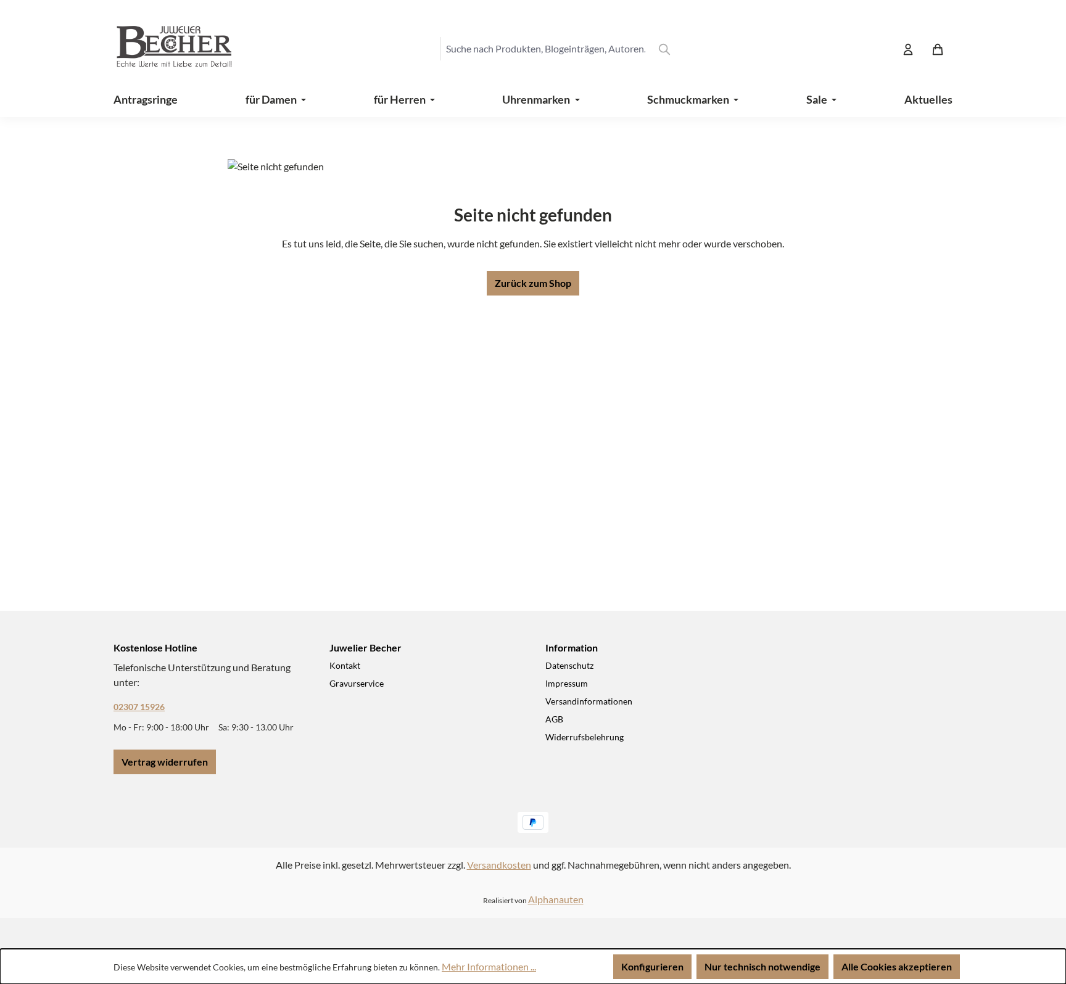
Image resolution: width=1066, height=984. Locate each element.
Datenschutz (569, 665)
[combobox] (545, 48)
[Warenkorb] (937, 48)
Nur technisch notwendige (762, 966)
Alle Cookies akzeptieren (896, 966)
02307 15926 (139, 706)
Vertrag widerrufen (165, 761)
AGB (554, 719)
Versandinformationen (588, 701)
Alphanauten (556, 899)
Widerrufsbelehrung (584, 737)
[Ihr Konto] (908, 48)
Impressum (566, 683)
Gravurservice (356, 683)
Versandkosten (499, 864)
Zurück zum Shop (533, 283)
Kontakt (344, 665)
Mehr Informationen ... (489, 966)
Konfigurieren (652, 966)
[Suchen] (664, 48)
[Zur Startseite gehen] (163, 48)
